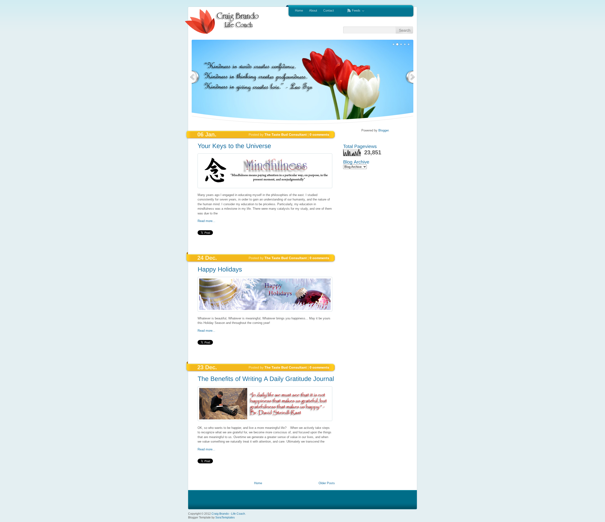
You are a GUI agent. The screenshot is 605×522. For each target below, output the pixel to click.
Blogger (383, 130)
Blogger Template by (211, 517)
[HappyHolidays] (220, 269)
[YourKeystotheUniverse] (234, 145)
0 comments (319, 134)
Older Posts (327, 483)
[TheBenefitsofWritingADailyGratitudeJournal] (266, 378)
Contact (328, 10)
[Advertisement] (225, 243)
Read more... (206, 221)
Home (299, 10)
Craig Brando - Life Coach (228, 513)
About (313, 10)
